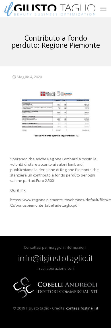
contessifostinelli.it (82, 308)
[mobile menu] (103, 8)
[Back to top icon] (99, 316)
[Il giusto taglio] (49, 8)
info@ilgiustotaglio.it (55, 257)
